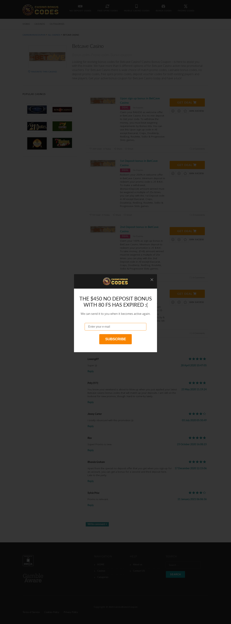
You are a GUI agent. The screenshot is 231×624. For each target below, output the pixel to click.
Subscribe (115, 339)
